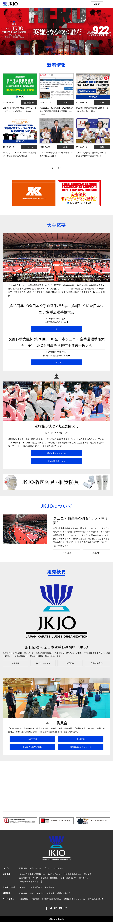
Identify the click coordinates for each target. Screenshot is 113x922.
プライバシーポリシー (53, 868)
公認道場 (81, 739)
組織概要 (15, 663)
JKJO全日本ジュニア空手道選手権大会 (64, 874)
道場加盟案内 (36, 887)
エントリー (56, 329)
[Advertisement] (56, 786)
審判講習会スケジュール (80, 747)
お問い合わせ (35, 868)
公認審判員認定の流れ (32, 747)
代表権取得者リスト (56, 461)
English (97, 4)
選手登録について (68, 878)
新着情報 (23, 868)
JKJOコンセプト (43, 663)
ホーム (6, 868)
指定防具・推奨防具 (49, 878)
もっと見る (56, 168)
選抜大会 (88, 874)
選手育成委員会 (63, 893)
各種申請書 (49, 887)
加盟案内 (96, 552)
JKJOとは (66, 552)
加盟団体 (70, 663)
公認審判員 (32, 739)
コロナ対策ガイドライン (30, 881)
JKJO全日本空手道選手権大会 (32, 874)
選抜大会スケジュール (56, 453)
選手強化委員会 (97, 663)
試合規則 (83, 878)
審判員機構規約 (95, 899)
